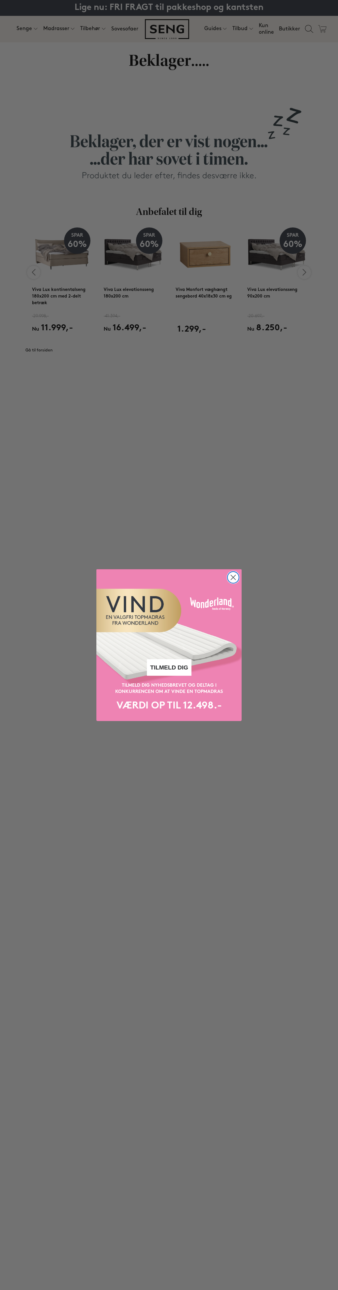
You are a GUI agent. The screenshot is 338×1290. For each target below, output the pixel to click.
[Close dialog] (233, 577)
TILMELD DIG (169, 667)
